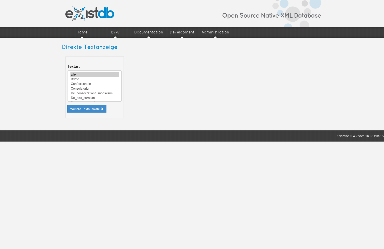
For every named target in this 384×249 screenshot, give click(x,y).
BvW (115, 32)
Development (182, 32)
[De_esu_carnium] (94, 97)
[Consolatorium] (94, 88)
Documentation (148, 32)
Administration (215, 32)
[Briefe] (94, 79)
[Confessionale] (94, 83)
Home (82, 32)
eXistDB (89, 13)
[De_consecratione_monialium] (94, 93)
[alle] (94, 74)
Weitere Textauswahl (85, 109)
